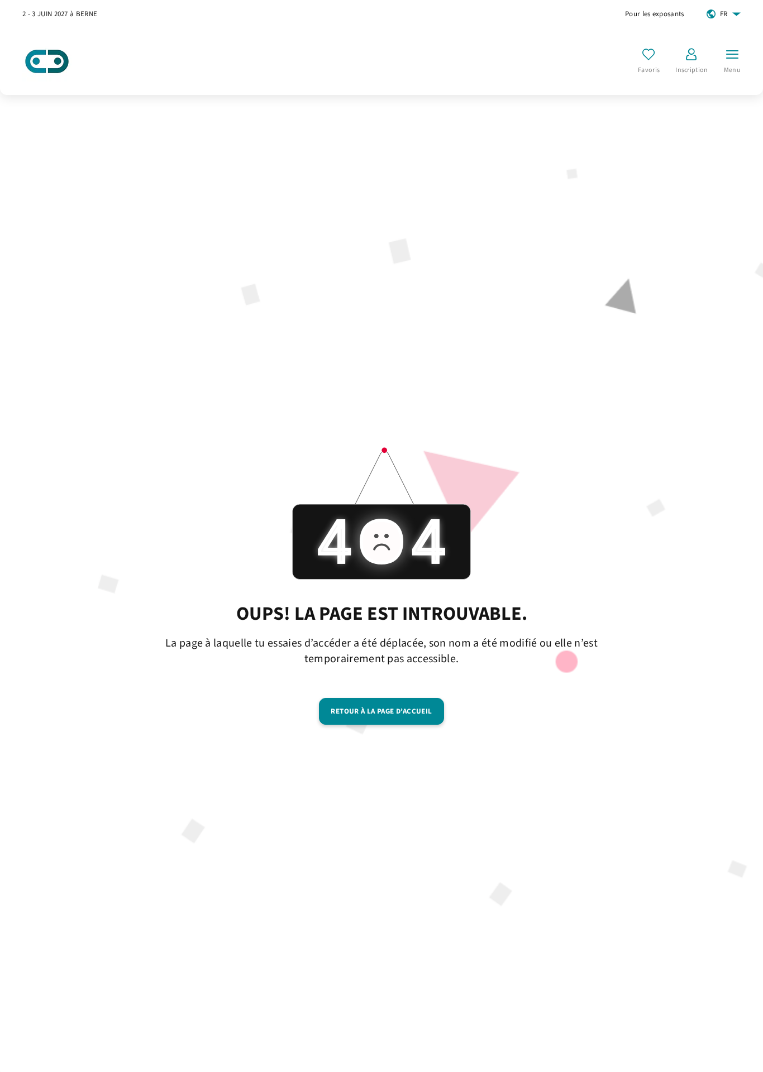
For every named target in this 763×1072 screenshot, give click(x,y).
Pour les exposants (654, 14)
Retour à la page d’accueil (381, 711)
